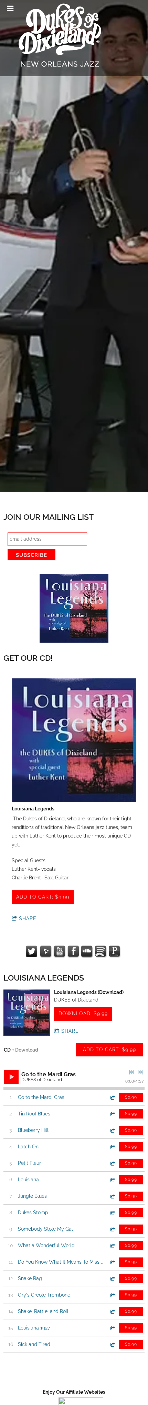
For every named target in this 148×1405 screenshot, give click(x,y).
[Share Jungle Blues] (112, 1196)
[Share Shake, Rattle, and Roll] (112, 1311)
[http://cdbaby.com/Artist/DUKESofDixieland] (46, 951)
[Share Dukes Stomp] (112, 1212)
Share (27, 918)
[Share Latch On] (112, 1147)
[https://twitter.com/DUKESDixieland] (31, 951)
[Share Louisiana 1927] (112, 1328)
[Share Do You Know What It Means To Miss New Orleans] (112, 1262)
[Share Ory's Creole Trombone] (112, 1295)
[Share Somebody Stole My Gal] (112, 1229)
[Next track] (141, 1072)
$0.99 (131, 1097)
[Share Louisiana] (112, 1179)
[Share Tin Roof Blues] (112, 1114)
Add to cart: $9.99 (42, 897)
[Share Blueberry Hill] (112, 1130)
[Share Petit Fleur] (112, 1163)
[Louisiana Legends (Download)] (26, 1013)
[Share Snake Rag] (112, 1278)
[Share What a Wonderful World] (112, 1245)
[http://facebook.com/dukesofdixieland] (73, 951)
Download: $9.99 (83, 1013)
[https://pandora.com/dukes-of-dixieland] (114, 951)
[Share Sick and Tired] (112, 1344)
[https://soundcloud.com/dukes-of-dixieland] (87, 951)
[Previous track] (131, 1072)
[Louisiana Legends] (74, 740)
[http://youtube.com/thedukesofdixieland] (59, 951)
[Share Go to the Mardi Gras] (112, 1097)
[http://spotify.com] (101, 951)
